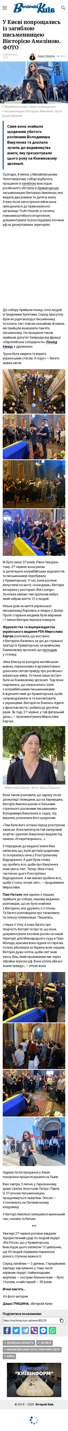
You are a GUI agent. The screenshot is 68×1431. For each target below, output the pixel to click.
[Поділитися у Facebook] (7, 1330)
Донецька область (20, 1342)
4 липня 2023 (10, 54)
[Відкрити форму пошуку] (63, 8)
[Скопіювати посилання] (61, 1320)
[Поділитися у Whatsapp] (52, 1330)
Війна (11, 1356)
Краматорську (48, 188)
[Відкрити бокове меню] (5, 8)
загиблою (29, 183)
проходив (49, 650)
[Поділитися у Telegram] (25, 1330)
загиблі (45, 1342)
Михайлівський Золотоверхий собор (33, 1349)
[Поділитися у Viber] (34, 1330)
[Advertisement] (34, 267)
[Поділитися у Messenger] (43, 1330)
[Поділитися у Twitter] (16, 1330)
